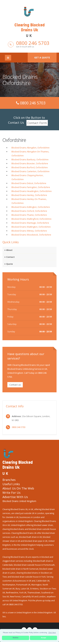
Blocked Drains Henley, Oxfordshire (29, 195)
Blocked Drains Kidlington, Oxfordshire (30, 206)
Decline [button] (15, 638)
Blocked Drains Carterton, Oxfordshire (30, 171)
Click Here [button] (52, 632)
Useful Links (11, 484)
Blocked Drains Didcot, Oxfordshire (28, 183)
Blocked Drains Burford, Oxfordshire (29, 167)
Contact (10, 257)
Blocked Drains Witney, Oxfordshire (29, 230)
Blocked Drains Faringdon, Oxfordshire (30, 187)
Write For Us (11, 493)
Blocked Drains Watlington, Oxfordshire (31, 226)
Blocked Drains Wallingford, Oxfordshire (31, 218)
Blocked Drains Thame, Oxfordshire (29, 214)
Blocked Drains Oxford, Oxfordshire (29, 210)
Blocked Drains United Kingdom (19, 501)
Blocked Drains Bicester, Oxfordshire (29, 163)
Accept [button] (43, 638)
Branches (9, 480)
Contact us (15, 384)
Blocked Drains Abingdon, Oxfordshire (30, 147)
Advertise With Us (15, 497)
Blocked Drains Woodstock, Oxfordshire (31, 234)
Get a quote (42, 57)
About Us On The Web (18, 488)
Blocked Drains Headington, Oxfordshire (31, 191)
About (9, 250)
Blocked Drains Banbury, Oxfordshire (30, 159)
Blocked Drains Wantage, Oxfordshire (30, 222)
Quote (9, 264)
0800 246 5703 (32, 43)
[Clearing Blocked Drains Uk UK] (29, 11)
